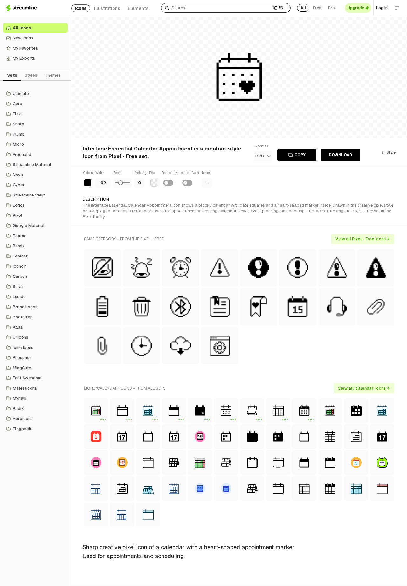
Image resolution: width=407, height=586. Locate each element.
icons (80, 8)
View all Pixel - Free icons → (362, 239)
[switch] (168, 183)
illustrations (107, 8)
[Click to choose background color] (154, 182)
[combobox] (216, 7)
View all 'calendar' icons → (364, 388)
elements (138, 8)
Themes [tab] (53, 75)
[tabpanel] (35, 261)
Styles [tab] (31, 75)
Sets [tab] (12, 75)
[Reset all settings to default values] (207, 183)
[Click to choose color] (88, 182)
